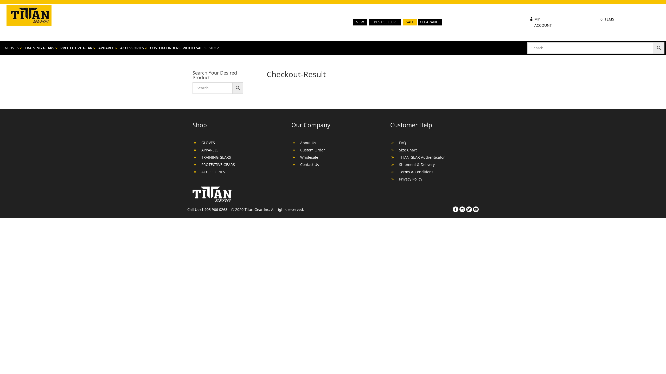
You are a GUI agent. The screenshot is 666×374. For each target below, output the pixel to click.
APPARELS (210, 150)
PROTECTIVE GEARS (218, 164)
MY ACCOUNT (543, 22)
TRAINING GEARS (39, 48)
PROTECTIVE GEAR (76, 48)
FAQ (402, 142)
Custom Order (312, 150)
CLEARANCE (430, 21)
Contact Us (309, 164)
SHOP (214, 48)
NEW (360, 21)
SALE (410, 21)
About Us (308, 142)
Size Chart (408, 150)
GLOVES (12, 48)
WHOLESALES (195, 48)
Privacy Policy (410, 179)
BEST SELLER (385, 21)
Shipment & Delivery (417, 164)
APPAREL (106, 48)
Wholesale (309, 157)
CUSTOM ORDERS (165, 48)
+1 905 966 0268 (213, 209)
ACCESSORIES (132, 48)
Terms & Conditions (416, 171)
